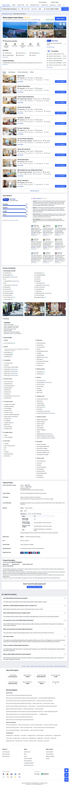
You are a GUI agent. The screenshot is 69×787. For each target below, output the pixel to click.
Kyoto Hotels (46, 740)
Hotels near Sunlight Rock (11, 724)
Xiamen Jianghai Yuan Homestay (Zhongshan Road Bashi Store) (19, 716)
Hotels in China (34, 666)
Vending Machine (40, 355)
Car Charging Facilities (40, 275)
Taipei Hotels (40, 740)
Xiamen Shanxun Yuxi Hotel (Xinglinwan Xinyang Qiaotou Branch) (19, 719)
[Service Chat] (66, 780)
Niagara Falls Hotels (10, 740)
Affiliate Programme (50, 756)
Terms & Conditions (28, 758)
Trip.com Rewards (49, 754)
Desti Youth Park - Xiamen (48, 703)
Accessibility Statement (29, 763)
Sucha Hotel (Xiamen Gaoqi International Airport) (47, 706)
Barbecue (39, 357)
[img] (15, 30)
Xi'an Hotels (25, 740)
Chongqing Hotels (57, 735)
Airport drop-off (7, 285)
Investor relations (49, 751)
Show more (5, 64)
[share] (66, 775)
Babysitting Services (40, 293)
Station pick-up (39, 285)
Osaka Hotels (53, 738)
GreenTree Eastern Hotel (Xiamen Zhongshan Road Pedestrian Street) (20, 700)
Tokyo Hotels (23, 735)
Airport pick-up (7, 277)
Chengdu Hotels (24, 738)
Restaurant (38, 281)
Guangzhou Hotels (31, 735)
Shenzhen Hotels (48, 735)
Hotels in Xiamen (49, 666)
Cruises (59, 5)
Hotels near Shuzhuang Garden (12, 727)
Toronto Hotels (9, 738)
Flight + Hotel (21, 5)
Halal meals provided (8, 453)
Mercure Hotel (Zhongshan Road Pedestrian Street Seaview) (19, 703)
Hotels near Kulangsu (24, 730)
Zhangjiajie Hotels (32, 738)
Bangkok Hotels (16, 738)
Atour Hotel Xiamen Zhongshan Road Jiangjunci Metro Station (19, 695)
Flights (13, 5)
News (25, 754)
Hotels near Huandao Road (23, 724)
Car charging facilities (8, 354)
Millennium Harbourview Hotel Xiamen (14, 708)
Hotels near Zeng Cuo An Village (37, 730)
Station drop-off (7, 375)
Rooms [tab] (4, 72)
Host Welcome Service (9, 406)
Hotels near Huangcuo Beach (36, 724)
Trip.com (23, 666)
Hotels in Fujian (41, 666)
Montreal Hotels (18, 740)
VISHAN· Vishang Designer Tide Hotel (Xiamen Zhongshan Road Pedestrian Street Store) (24, 711)
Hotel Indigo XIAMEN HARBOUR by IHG (47, 698)
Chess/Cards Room (8, 281)
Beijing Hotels (17, 735)
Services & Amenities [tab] (23, 72)
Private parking (7, 275)
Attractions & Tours (34, 5)
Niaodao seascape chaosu (28, 708)
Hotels (28, 666)
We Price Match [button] (50, 19)
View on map (49, 67)
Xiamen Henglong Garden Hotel (51, 711)
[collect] (66, 770)
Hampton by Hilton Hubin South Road (44, 700)
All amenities (5, 57)
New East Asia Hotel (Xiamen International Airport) (16, 706)
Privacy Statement (28, 760)
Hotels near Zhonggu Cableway (12, 730)
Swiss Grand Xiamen (39, 708)
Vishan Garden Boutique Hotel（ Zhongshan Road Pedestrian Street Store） (22, 714)
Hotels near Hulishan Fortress (26, 727)
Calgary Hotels (40, 738)
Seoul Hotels (47, 738)
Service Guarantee (6, 754)
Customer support (6, 751)
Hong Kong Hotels (40, 735)
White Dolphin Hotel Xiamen (13, 18)
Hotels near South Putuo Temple (50, 724)
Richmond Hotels (32, 740)
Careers (25, 756)
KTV (5, 291)
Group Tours (53, 5)
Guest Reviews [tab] (11, 72)
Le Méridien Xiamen (43, 714)
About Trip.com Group (28, 765)
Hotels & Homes (6, 5)
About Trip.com (27, 751)
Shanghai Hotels (9, 735)
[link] (42, 2)
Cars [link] (27, 5)
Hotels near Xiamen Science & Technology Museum (44, 727)
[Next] (66, 309)
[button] (48, 2)
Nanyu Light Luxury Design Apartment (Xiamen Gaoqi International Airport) (22, 698)
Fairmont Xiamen (32, 706)
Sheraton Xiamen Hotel (37, 703)
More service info (5, 756)
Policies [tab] (32, 72)
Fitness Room (39, 273)
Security (47, 758)
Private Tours (45, 5)
